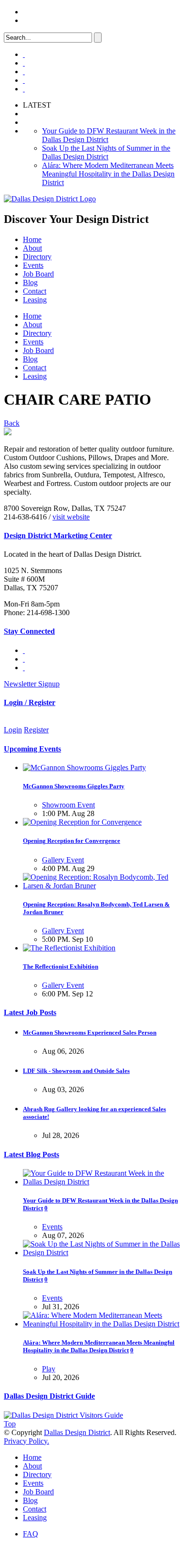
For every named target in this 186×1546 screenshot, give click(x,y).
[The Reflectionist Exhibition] (69, 948)
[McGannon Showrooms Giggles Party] (84, 767)
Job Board (38, 274)
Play (48, 1369)
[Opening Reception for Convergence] (82, 822)
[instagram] (24, 80)
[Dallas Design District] (50, 199)
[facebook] (24, 63)
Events (33, 265)
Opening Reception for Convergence (71, 840)
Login (13, 730)
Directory (37, 257)
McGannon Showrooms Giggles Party (73, 786)
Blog (30, 282)
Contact (34, 291)
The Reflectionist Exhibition (60, 966)
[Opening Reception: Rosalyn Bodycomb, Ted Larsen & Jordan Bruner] (102, 886)
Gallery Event (63, 860)
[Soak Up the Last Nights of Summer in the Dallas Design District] (102, 1252)
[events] (24, 54)
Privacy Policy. (26, 1441)
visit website (71, 517)
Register (36, 730)
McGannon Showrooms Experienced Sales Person (89, 1032)
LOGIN (35, 12)
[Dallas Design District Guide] (63, 1415)
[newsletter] (24, 89)
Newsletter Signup (32, 684)
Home (32, 239)
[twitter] (24, 71)
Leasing (35, 300)
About (32, 248)
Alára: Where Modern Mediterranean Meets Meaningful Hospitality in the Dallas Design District (108, 174)
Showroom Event (68, 805)
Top (10, 1424)
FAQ (30, 20)
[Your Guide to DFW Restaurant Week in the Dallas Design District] (102, 1182)
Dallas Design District (77, 1432)
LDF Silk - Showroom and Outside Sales (76, 1070)
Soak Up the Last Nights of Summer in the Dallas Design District (106, 152)
